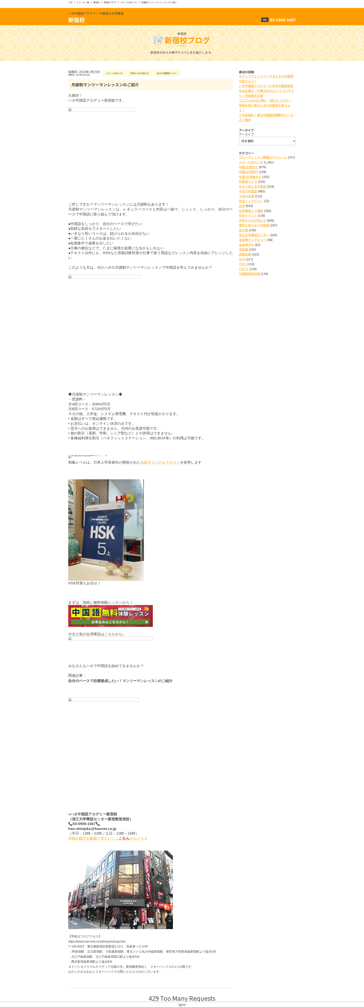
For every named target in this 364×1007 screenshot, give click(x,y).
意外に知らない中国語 (254, 225)
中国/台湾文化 (248, 167)
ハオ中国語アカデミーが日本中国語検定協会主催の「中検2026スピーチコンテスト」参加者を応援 (266, 90)
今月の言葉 (246, 196)
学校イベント (248, 215)
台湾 (242, 205)
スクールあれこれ (128, 2)
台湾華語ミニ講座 (251, 210)
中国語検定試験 (249, 273)
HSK (242, 259)
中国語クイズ (248, 181)
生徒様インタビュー (252, 239)
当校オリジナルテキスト (160, 462)
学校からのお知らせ (139, 73)
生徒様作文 (246, 244)
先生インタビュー (251, 201)
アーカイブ (246, 134)
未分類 (243, 230)
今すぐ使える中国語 (252, 186)
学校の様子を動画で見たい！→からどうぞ (107, 838)
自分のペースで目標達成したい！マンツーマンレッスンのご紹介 (120, 681)
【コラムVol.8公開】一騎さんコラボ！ (265, 100)
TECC (242, 264)
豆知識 (243, 249)
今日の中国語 (248, 191)
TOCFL (244, 269)
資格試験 (245, 254)
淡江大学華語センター (167, 73)
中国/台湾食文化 (250, 176)
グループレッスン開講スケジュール (263, 157)
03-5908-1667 (283, 19)
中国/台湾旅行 (248, 172)
